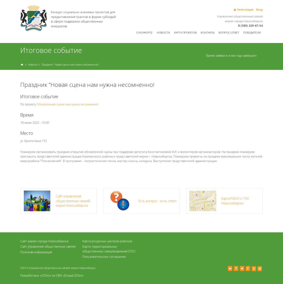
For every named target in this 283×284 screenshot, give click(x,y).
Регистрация (245, 9)
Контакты (207, 32)
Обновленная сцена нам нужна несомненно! (67, 104)
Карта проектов (185, 32)
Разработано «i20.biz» (35, 275)
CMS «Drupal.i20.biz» (69, 275)
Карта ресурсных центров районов (107, 241)
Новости (163, 32)
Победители (252, 32)
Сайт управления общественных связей (48, 246)
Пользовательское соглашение (104, 257)
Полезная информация (36, 252)
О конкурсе (144, 32)
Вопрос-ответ (229, 32)
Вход (259, 9)
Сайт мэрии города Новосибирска (44, 241)
